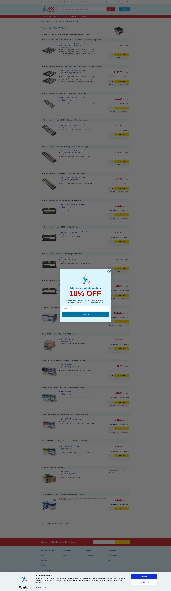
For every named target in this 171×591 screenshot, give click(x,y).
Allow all (144, 576)
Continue (85, 314)
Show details (39, 587)
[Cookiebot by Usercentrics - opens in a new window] (23, 587)
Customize (143, 582)
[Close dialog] (109, 271)
